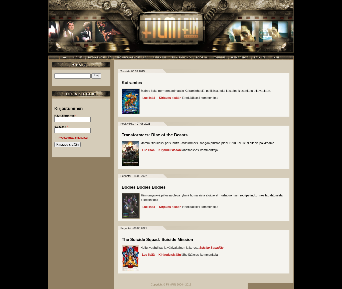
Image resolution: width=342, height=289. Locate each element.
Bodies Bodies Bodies (143, 187)
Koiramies (132, 82)
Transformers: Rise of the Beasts (155, 135)
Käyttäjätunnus (65, 115)
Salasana (61, 126)
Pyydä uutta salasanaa (73, 137)
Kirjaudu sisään (170, 98)
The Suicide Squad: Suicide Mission (157, 239)
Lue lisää (148, 98)
